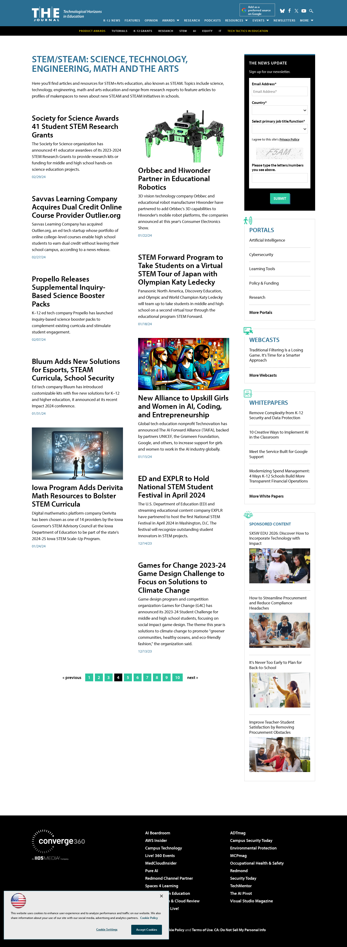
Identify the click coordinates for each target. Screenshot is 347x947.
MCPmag (238, 855)
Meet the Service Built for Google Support (278, 454)
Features (132, 20)
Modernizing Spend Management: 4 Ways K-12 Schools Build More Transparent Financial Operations (279, 476)
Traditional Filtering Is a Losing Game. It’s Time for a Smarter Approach (276, 355)
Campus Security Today (251, 840)
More (304, 20)
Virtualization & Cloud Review (172, 901)
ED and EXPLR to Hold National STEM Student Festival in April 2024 (175, 486)
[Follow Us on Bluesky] (282, 11)
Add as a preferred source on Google (259, 10)
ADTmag (237, 833)
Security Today (243, 878)
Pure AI (151, 870)
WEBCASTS (264, 339)
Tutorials (119, 31)
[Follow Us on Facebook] (289, 10)
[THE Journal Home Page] (67, 14)
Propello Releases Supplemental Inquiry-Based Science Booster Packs (68, 291)
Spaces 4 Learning (161, 885)
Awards (168, 20)
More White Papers (266, 496)
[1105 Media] (60, 884)
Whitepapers (268, 402)
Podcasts (212, 20)
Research (192, 20)
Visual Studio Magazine (251, 901)
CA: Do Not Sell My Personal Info (240, 929)
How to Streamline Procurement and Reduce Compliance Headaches (278, 603)
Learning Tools (262, 268)
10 (177, 677)
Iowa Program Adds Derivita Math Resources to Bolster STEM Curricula (77, 495)
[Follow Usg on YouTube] (303, 11)
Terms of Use (202, 929)
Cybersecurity (261, 254)
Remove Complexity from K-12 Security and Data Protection (276, 415)
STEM (183, 31)
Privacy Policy (289, 139)
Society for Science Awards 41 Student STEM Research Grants (75, 126)
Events (259, 20)
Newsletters (285, 20)
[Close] (161, 896)
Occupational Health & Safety (257, 863)
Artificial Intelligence (267, 240)
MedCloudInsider (161, 863)
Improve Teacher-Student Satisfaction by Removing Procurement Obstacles (271, 727)
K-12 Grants (143, 31)
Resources (234, 20)
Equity (207, 31)
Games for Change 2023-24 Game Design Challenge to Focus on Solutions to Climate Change (182, 577)
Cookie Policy (173, 929)
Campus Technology (163, 848)
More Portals (260, 312)
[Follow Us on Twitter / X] (296, 11)
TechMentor (241, 885)
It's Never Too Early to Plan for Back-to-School (275, 665)
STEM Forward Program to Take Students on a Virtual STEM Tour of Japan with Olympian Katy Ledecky (180, 269)
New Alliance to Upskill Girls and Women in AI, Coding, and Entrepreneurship (183, 406)
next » (192, 677)
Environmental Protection (253, 848)
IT (220, 31)
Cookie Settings (107, 929)
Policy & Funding (264, 283)
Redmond (239, 870)
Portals (261, 230)
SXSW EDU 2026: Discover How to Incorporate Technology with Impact (279, 538)
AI (194, 31)
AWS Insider (156, 840)
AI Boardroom (157, 833)
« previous (72, 677)
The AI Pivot (241, 893)
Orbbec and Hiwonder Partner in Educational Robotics (174, 178)
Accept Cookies (146, 929)
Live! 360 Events (160, 855)
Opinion (151, 20)
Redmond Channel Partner (169, 878)
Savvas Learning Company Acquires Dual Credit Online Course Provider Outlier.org (77, 207)
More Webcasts (263, 375)
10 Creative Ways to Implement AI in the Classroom (278, 434)
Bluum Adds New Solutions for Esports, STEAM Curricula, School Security (76, 369)
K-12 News (111, 20)
